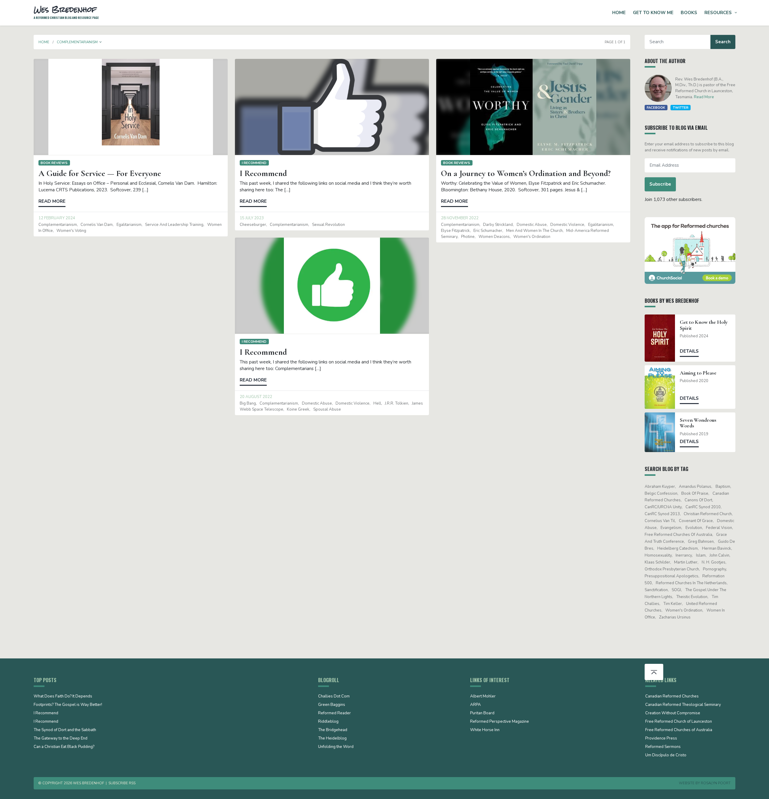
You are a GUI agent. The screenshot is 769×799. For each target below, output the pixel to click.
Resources (718, 13)
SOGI (676, 590)
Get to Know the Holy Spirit (704, 325)
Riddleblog (328, 721)
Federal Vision (719, 527)
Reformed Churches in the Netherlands (691, 583)
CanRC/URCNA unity (663, 507)
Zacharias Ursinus (675, 617)
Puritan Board (482, 713)
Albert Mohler (483, 696)
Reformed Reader (334, 713)
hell (377, 403)
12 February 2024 (56, 218)
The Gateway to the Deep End (60, 738)
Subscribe (660, 184)
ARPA (475, 705)
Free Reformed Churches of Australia (678, 534)
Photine (468, 236)
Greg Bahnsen (701, 541)
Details (689, 351)
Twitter (680, 107)
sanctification (656, 590)
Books (689, 13)
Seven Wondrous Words (698, 423)
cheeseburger (253, 224)
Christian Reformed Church (708, 514)
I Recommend (254, 162)
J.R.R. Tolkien (396, 403)
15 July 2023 (252, 218)
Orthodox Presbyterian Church (672, 569)
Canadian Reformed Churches (672, 696)
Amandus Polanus (695, 486)
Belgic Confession (661, 493)
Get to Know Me (653, 13)
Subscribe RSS (121, 783)
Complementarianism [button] (77, 42)
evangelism (671, 527)
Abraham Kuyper (660, 486)
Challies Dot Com (334, 696)
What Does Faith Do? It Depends (63, 696)
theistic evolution (691, 597)
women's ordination (531, 236)
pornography (714, 569)
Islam (701, 555)
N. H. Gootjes (713, 562)
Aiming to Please (698, 373)
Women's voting (71, 230)
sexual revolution (328, 224)
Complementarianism (57, 224)
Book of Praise (694, 493)
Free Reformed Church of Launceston (678, 721)
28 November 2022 (460, 218)
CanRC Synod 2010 (703, 507)
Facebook (656, 107)
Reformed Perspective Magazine (499, 721)
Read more (51, 201)
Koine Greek (298, 409)
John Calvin (719, 555)
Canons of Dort (698, 500)
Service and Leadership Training (174, 224)
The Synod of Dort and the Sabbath (65, 730)
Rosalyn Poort (716, 783)
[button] (101, 42)
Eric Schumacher (487, 230)
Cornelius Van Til (660, 521)
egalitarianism (129, 224)
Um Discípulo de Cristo (665, 755)
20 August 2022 (256, 397)
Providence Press (661, 738)
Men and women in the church (534, 230)
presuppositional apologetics (671, 576)
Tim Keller (672, 603)
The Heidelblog (332, 738)
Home (619, 13)
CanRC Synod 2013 (662, 514)
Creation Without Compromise (672, 713)
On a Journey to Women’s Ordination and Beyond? (526, 173)
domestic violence (567, 224)
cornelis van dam (97, 224)
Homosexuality (658, 555)
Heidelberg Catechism (677, 548)
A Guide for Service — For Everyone (99, 173)
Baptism (723, 486)
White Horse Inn (485, 730)
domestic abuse (532, 224)
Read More (704, 97)
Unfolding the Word (336, 747)
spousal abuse (327, 409)
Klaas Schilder (657, 562)
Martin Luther (686, 562)
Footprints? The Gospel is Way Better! (68, 705)
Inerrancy (684, 555)
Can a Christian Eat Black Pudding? (64, 747)
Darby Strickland (498, 224)
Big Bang (248, 403)
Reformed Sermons (663, 747)
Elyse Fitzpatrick (455, 230)
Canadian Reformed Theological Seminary (683, 705)
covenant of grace (696, 521)
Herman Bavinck (716, 548)
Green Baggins (331, 705)
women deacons (494, 236)
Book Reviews (54, 162)
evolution (693, 527)
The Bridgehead (332, 730)
